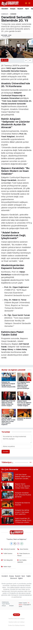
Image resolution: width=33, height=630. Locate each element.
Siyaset (20, 9)
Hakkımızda (5, 602)
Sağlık (28, 576)
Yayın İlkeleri (6, 604)
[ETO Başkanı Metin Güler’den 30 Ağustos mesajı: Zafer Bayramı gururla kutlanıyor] (24, 377)
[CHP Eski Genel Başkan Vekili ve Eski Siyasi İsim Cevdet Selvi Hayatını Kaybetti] (9, 413)
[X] (14, 543)
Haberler (4, 14)
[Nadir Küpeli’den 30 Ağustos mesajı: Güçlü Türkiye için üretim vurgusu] (9, 395)
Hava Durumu (24, 549)
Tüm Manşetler (8, 560)
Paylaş (6, 60)
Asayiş (12, 9)
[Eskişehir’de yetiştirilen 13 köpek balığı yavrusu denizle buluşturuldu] (9, 377)
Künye (4, 605)
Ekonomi (13, 578)
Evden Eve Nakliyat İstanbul (16, 625)
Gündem (4, 9)
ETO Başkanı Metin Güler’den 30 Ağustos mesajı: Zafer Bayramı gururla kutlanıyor (23, 385)
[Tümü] (30, 462)
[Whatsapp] (21, 543)
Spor (27, 9)
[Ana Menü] (28, 3)
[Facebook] (11, 543)
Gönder (5, 451)
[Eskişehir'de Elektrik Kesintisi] (24, 413)
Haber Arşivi (7, 566)
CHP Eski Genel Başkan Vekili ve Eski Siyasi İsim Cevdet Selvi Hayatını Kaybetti (8, 421)
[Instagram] (18, 543)
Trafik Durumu (7, 553)
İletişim (11, 605)
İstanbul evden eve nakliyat (16, 618)
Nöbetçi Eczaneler (9, 549)
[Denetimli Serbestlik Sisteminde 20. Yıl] (16, 48)
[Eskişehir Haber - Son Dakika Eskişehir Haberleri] (10, 3)
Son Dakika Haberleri (21, 561)
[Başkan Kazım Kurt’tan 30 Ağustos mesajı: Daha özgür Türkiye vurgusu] (24, 395)
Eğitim (20, 578)
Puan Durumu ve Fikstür (23, 554)
